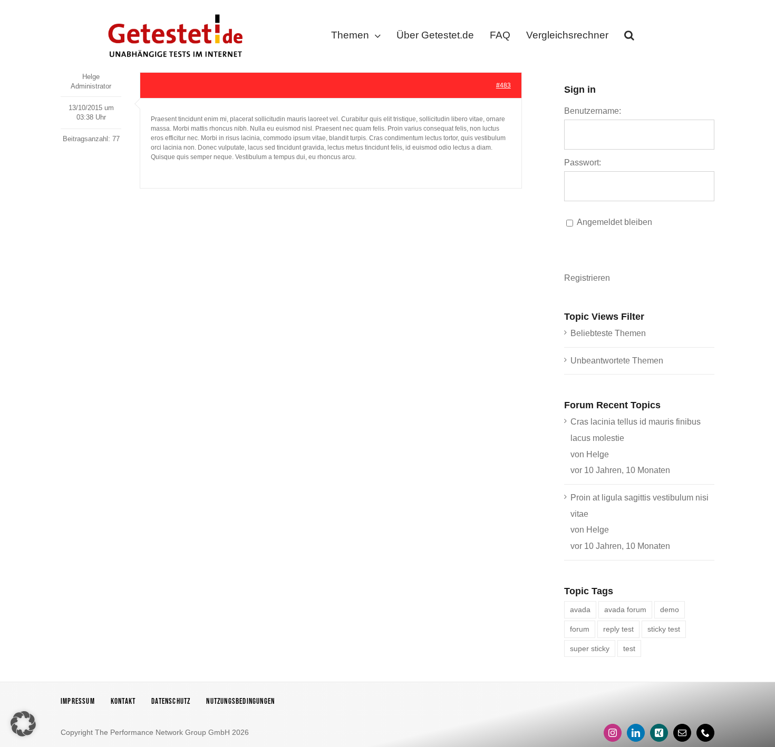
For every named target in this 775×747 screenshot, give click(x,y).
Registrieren (587, 277)
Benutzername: (592, 110)
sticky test (663, 629)
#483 (503, 85)
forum (579, 629)
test (629, 648)
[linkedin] (636, 733)
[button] (629, 37)
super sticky (589, 648)
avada (580, 609)
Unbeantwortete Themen (616, 360)
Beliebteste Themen (608, 333)
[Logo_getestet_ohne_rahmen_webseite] (173, 11)
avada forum (625, 609)
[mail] (682, 733)
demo (669, 609)
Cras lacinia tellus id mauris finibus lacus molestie (635, 430)
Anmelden (672, 257)
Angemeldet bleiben (614, 222)
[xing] (659, 733)
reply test (618, 629)
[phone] (705, 733)
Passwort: (582, 162)
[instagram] (613, 733)
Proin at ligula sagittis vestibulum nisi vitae (639, 505)
